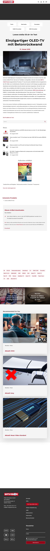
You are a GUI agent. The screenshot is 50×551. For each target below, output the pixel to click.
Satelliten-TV (21, 276)
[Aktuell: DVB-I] (25, 334)
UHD (8, 278)
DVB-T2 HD (35, 270)
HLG (28, 273)
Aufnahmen (25, 270)
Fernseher (42, 270)
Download (7, 228)
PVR (10, 276)
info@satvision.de (12, 507)
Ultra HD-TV (13, 278)
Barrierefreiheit (30, 518)
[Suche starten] (45, 121)
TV (4, 278)
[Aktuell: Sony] (25, 376)
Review (14, 276)
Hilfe (27, 501)
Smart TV (28, 276)
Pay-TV (5, 276)
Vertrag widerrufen (32, 504)
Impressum (29, 515)
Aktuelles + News (9, 345)
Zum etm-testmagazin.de (9, 188)
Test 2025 (34, 276)
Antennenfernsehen (16, 270)
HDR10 (23, 273)
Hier (5, 222)
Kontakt (28, 498)
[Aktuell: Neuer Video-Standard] (25, 418)
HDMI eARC (13, 273)
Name (27, 529)
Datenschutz (29, 512)
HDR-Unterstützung (38, 90)
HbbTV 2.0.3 (6, 273)
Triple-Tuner (41, 276)
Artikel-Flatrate (19, 224)
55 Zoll (8, 270)
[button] (46, 2)
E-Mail (27, 533)
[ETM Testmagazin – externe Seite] (25, 182)
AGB (27, 510)
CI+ (30, 270)
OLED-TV (39, 273)
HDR (19, 273)
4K (4, 270)
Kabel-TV (33, 273)
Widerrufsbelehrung (31, 507)
